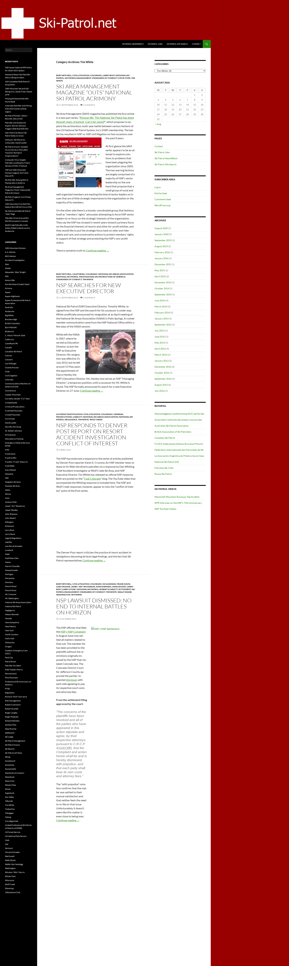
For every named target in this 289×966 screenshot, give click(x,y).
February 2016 (162, 252)
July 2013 (160, 330)
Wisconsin (9, 880)
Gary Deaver (63, 586)
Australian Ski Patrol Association (172, 425)
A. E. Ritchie (10, 252)
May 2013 (160, 342)
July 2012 (160, 390)
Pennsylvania (11, 673)
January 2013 (162, 360)
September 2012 (163, 378)
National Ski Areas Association (115, 274)
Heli (7, 478)
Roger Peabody (11, 716)
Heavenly (9, 474)
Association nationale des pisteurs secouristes (178, 419)
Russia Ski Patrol (163, 473)
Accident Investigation (69, 414)
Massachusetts (11, 570)
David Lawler (10, 422)
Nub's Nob (9, 638)
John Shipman (103, 586)
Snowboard (10, 761)
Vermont (9, 848)
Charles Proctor (12, 367)
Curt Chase (10, 418)
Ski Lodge (9, 737)
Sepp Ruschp (10, 729)
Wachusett (9, 856)
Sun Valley (9, 797)
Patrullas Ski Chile (164, 467)
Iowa (7, 498)
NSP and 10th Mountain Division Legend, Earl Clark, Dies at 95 (17, 173)
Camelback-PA (11, 343)
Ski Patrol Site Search (177, 44)
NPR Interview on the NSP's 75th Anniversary (178, 502)
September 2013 (163, 324)
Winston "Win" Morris (15, 872)
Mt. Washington (12, 598)
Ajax (7, 264)
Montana (9, 582)
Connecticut (10, 390)
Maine (8, 562)
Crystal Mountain (12, 414)
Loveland (9, 550)
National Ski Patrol (67, 276)
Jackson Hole (11, 502)
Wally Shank (125, 592)
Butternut (9, 331)
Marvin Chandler (12, 566)
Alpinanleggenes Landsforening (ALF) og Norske (179, 413)
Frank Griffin (10, 458)
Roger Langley (11, 712)
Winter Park (10, 876)
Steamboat (9, 777)
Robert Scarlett (109, 589)
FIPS (7, 450)
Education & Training (14, 439)
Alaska (8, 268)
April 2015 (160, 276)
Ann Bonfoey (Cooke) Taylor (17, 284)
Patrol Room (10, 661)
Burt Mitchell (64, 75)
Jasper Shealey (11, 510)
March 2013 (161, 354)
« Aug (158, 124)
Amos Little (10, 280)
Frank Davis (123, 584)
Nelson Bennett (12, 614)
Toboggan (9, 813)
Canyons (9, 359)
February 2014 (162, 312)
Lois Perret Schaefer (13, 546)
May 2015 (160, 270)
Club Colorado (92, 478)
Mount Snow (10, 590)
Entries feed (161, 193)
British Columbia (12, 323)
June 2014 (160, 300)
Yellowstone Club (12, 892)
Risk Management (13, 700)
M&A (7, 554)
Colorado (96, 75)
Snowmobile (10, 769)
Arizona (8, 288)
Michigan (9, 574)
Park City (9, 657)
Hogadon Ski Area (13, 482)
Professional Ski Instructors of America (102, 276)
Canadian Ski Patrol (165, 437)
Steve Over (124, 78)
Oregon (8, 646)
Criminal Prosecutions (14, 406)
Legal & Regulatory (13, 538)
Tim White (88, 279)
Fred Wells (9, 466)
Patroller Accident (13, 665)
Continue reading (97, 250)
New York (9, 630)
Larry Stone (69, 589)
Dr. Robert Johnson (13, 430)
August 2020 (161, 228)
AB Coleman (10, 256)
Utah (7, 840)
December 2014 (163, 282)
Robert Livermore (13, 704)
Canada (8, 347)
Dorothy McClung (13, 426)
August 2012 (161, 384)
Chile (7, 371)
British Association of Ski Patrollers (173, 431)
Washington (63, 594)
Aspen (8, 292)
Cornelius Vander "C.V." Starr (17, 398)
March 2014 (161, 306)
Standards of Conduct (104, 78)
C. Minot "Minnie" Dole (15, 335)
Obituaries (9, 642)
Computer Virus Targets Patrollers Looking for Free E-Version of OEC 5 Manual (17, 163)
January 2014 (162, 318)
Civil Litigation (80, 75)
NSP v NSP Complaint (73, 631)
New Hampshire (12, 622)
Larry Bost (109, 75)
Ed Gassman (109, 584)
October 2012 (162, 372)
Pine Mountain (11, 677)
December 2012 (163, 366)
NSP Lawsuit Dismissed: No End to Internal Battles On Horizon (93, 606)
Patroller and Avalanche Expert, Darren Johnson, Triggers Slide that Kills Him (16, 125)
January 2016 (162, 258)
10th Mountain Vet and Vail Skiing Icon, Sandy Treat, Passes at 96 (18, 91)
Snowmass (9, 765)
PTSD (7, 688)
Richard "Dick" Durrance (16, 696)
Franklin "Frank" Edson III (16, 462)
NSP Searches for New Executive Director (88, 288)
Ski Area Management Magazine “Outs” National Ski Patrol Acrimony (94, 92)
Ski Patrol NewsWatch (132, 44)
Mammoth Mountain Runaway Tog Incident (177, 496)
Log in (158, 187)
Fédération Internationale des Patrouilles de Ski (179, 449)
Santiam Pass (10, 724)
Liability (77, 417)
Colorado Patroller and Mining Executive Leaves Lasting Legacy (18, 108)
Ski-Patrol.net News (13, 753)
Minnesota (9, 578)
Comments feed (163, 199)
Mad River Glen (12, 558)
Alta (7, 276)
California (78, 274)
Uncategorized (11, 821)
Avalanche (9, 311)
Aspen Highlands (12, 296)
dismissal (71, 679)
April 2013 (160, 348)
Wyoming (76, 594)
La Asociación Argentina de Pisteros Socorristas (179, 455)
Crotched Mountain (13, 410)
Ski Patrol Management (78, 78)
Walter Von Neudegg (14, 864)
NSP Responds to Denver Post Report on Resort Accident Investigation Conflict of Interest (91, 434)
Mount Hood (10, 586)
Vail (6, 844)
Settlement (124, 589)
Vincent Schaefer (12, 852)
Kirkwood (9, 526)
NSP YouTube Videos (165, 508)
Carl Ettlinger (11, 363)
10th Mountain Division (15, 248)
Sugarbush (9, 793)
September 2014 (163, 294)
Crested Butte (11, 402)
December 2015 (163, 264)
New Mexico (10, 626)
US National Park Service (15, 836)
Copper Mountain (13, 394)
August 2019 (161, 246)
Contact (196, 44)
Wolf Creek (96, 419)
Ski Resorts (10, 749)
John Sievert (119, 586)
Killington (9, 522)
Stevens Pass (10, 785)
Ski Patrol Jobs (155, 44)
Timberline (10, 809)
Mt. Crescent (10, 594)
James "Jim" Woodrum (83, 586)
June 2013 (160, 336)
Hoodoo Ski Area (12, 486)
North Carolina (11, 634)
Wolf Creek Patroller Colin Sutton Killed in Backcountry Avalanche (17, 228)
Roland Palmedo (12, 720)
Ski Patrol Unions (12, 745)
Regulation (10, 692)
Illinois (8, 494)
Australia (9, 307)
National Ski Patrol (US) (167, 461)
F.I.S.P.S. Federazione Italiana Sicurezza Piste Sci (179, 443)
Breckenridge (11, 319)
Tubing (8, 817)
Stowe (7, 789)
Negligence (71, 419)
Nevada (8, 618)
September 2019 (163, 240)
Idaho (7, 490)
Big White (9, 315)
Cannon (8, 355)
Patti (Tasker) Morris (14, 669)
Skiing (7, 757)
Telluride (9, 801)
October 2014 (162, 288)
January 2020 (162, 234)
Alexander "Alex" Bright (15, 272)
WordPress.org (162, 205)
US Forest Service (12, 832)
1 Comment (89, 105)
